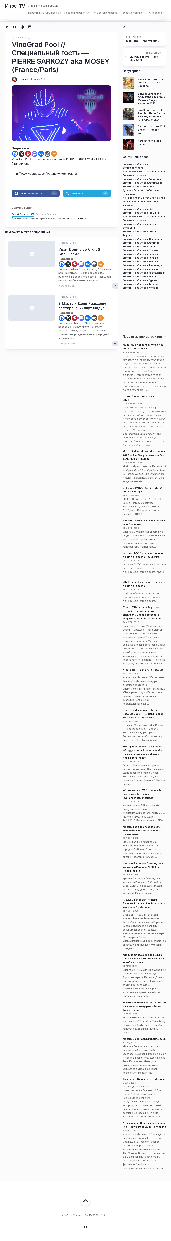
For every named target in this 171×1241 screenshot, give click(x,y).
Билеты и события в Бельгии (140, 269)
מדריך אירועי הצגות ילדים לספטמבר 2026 (142, 398)
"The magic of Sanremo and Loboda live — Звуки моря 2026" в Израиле (144, 1125)
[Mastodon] (34, 154)
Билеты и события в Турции (140, 280)
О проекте (155, 12)
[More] (54, 154)
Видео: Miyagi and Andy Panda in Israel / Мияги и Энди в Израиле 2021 (151, 98)
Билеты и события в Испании (141, 287)
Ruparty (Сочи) (21, 37)
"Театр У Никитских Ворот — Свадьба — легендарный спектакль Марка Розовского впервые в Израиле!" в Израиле (142, 613)
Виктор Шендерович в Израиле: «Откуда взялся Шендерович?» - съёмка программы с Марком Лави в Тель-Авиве (143, 752)
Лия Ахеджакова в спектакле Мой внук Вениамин (144, 522)
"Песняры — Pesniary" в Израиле (143, 669)
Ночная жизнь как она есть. (149, 142)
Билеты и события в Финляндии (143, 265)
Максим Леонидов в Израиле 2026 (144, 1038)
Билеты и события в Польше (140, 257)
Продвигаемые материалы (142, 336)
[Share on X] (8, 27)
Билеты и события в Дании (139, 246)
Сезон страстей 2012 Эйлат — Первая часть (151, 129)
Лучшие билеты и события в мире (144, 197)
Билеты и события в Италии (140, 250)
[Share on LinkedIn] (29, 27)
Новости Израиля (74, 12)
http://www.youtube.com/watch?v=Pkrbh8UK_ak (45, 173)
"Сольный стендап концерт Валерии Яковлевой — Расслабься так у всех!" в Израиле (144, 903)
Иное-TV (15, 6)
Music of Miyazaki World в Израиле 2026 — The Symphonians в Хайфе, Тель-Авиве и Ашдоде (144, 455)
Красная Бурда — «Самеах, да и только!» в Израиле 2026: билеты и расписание (143, 867)
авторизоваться (77, 218)
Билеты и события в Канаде (140, 284)
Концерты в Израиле (105, 12)
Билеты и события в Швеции (140, 261)
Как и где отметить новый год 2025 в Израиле (150, 82)
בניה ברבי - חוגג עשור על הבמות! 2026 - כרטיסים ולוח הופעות (144, 584)
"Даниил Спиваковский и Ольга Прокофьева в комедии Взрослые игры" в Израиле (143, 958)
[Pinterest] (28, 154)
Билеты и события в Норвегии (141, 254)
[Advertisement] (144, 310)
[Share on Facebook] (14, 27)
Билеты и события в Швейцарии (143, 239)
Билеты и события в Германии (141, 212)
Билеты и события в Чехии (139, 276)
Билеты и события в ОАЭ (138, 209)
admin (25, 79)
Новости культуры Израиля (44, 12)
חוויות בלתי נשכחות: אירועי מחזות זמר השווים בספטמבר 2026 (143, 346)
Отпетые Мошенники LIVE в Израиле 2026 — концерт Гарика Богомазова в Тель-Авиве (143, 714)
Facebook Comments (47, 214)
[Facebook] (15, 154)
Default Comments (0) (23, 214)
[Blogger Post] (47, 154)
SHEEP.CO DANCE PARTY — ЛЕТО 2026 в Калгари (142, 489)
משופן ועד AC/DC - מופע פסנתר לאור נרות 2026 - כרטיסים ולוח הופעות (143, 555)
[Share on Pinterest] (22, 27)
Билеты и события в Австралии (142, 182)
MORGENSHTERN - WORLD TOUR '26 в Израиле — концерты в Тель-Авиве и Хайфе (144, 1006)
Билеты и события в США (138, 186)
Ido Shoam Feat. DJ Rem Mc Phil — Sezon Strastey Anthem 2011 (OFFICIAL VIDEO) (151, 114)
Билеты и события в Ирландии (142, 179)
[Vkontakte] (41, 154)
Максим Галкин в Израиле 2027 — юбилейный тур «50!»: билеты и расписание (144, 830)
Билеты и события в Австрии (141, 242)
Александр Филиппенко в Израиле (144, 1079)
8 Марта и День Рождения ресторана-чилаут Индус (82, 305)
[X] (21, 154)
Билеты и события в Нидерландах (144, 272)
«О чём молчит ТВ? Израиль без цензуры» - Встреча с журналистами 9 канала (143, 794)
